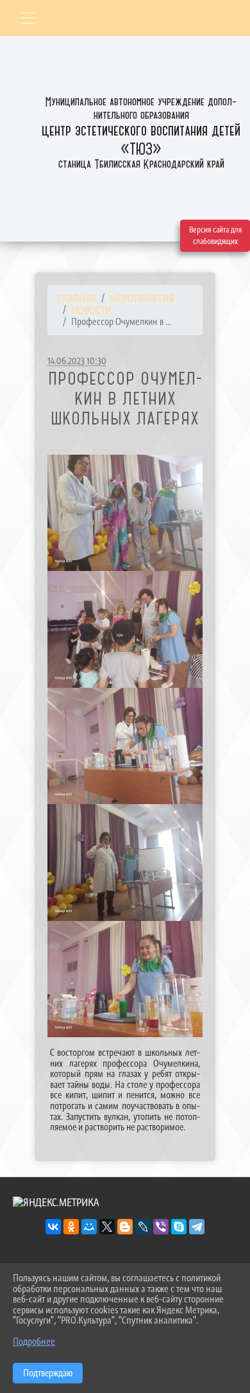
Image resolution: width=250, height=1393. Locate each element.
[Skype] (179, 1226)
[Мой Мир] (89, 1226)
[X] (107, 1226)
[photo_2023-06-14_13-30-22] (125, 629)
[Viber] (161, 1226)
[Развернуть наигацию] (28, 18)
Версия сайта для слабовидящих (215, 235)
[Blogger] (125, 1226)
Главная (77, 299)
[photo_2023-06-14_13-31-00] (125, 979)
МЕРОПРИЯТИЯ (142, 299)
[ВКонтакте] (53, 1226)
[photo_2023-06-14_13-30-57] (125, 862)
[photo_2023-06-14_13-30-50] (125, 513)
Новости (91, 310)
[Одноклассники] (71, 1226)
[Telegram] (196, 1226)
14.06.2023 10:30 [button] (76, 361)
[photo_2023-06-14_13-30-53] (125, 746)
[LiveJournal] (143, 1226)
